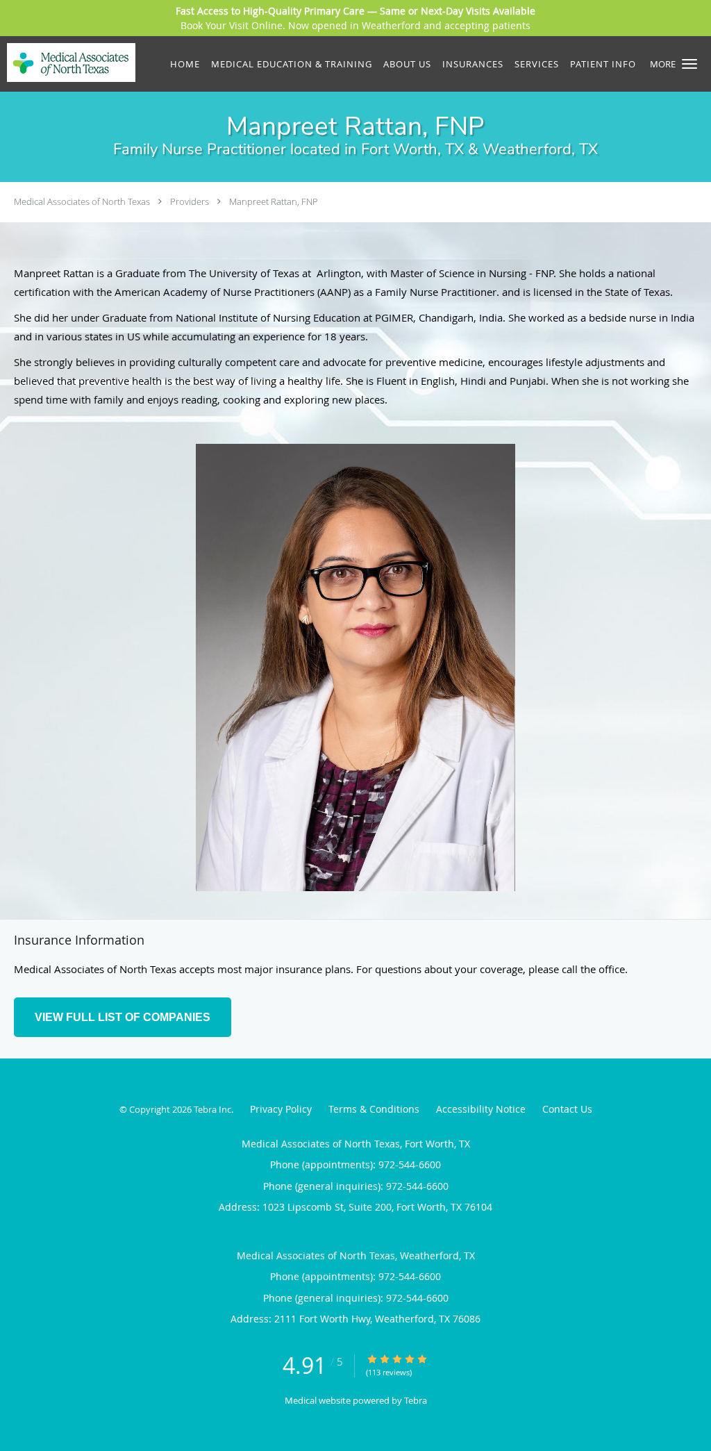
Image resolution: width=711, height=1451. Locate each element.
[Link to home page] (67, 62)
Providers (189, 201)
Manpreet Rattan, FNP (273, 201)
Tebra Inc (212, 1109)
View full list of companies (122, 1017)
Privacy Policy (281, 1109)
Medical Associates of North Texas (82, 201)
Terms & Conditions (373, 1109)
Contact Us (567, 1109)
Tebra (415, 1400)
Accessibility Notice (481, 1109)
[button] (689, 64)
